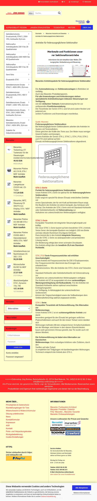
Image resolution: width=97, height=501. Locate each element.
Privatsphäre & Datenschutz (18, 405)
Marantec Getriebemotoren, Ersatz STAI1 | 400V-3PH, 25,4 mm (16, 122)
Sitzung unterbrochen (15, 414)
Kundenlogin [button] (74, 2)
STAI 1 (38, 303)
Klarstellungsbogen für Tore (17, 408)
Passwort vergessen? (15, 357)
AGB (8, 425)
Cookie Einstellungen (14, 437)
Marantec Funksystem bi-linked (63, 407)
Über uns (87, 28)
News (8, 417)
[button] (63, 3)
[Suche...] (59, 13)
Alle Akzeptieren (81, 488)
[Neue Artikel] (29, 317)
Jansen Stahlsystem (40, 28)
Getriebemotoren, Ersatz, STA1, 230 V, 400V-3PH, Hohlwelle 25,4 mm (16, 112)
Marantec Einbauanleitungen (62, 414)
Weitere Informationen (81, 493)
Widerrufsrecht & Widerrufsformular (20, 411)
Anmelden (18, 347)
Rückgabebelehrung (14, 434)
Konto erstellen (12, 353)
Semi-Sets (10, 75)
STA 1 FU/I (40, 256)
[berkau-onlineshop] (15, 13)
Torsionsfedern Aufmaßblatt (49, 2)
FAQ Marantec (56, 412)
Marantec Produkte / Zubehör (62, 409)
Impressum (10, 422)
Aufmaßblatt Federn (16, 28)
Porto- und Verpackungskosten (18, 431)
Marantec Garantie (72, 412)
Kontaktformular (13, 420)
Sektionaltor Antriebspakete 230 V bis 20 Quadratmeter (17, 46)
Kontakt (9, 428)
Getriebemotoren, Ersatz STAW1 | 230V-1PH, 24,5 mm (17, 103)
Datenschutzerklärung (48, 496)
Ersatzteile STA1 (12, 80)
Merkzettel (87, 2)
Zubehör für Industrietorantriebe (14, 131)
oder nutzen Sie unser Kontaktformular (62, 474)
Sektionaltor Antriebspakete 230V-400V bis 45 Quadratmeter (18, 57)
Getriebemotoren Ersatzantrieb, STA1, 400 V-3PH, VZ (16, 95)
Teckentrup (58, 28)
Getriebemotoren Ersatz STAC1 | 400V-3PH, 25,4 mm (17, 86)
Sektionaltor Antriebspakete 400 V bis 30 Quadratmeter (17, 67)
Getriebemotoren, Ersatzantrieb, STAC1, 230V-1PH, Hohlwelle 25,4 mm (17, 36)
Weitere (71, 28)
